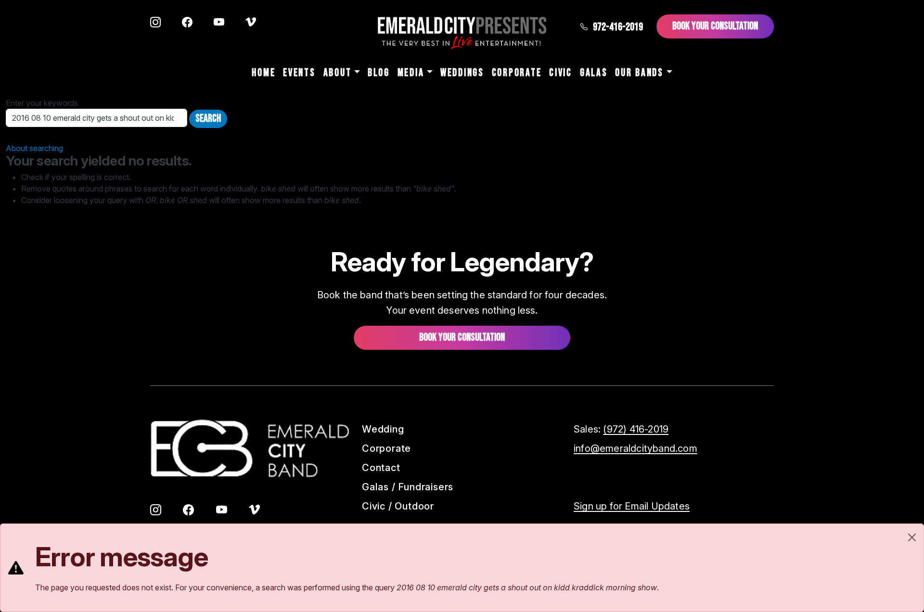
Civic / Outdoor (398, 506)
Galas (594, 72)
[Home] (462, 32)
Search (208, 118)
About (337, 72)
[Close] (912, 537)
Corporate (516, 72)
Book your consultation (462, 337)
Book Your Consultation (715, 26)
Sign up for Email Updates (632, 506)
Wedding (383, 429)
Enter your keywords (42, 103)
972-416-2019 (618, 27)
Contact (381, 467)
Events (299, 72)
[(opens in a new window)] (155, 23)
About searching (34, 148)
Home (263, 72)
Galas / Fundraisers (407, 487)
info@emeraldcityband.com (635, 448)
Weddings (462, 72)
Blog (379, 72)
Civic (560, 72)
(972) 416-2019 (635, 429)
